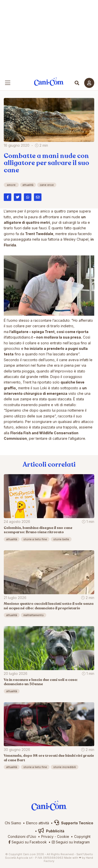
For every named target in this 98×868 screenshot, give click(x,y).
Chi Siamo (13, 823)
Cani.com (49, 81)
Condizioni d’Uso (22, 836)
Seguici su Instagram (72, 842)
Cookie (63, 836)
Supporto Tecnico (76, 823)
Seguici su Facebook (29, 842)
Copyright (82, 836)
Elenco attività (37, 823)
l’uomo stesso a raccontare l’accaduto (38, 320)
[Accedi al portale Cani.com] (89, 83)
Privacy (47, 836)
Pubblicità (54, 831)
